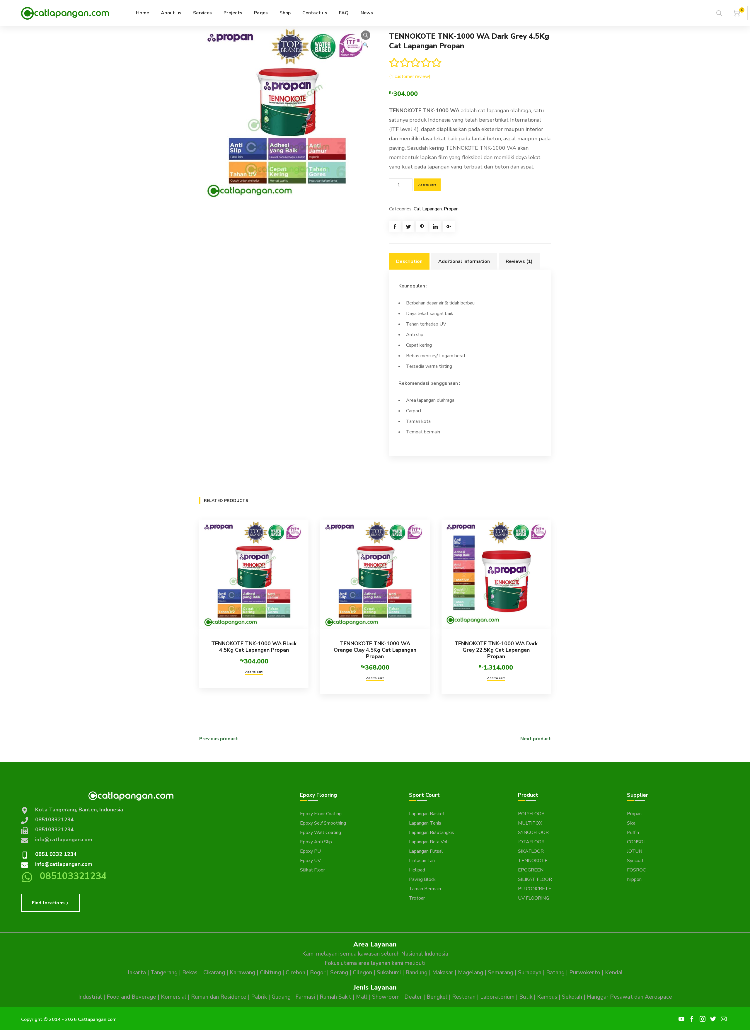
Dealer (413, 997)
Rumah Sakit (335, 997)
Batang (555, 972)
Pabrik (259, 997)
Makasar (442, 972)
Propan (451, 209)
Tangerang (164, 972)
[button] (365, 35)
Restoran (463, 997)
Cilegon (362, 972)
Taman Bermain (425, 889)
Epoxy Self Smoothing (323, 823)
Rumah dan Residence (218, 997)
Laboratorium (497, 997)
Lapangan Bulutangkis (431, 832)
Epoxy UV (310, 860)
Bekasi (190, 972)
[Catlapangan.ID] (65, 13)
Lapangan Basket (427, 814)
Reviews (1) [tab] (519, 261)
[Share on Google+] (449, 226)
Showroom (386, 997)
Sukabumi (389, 972)
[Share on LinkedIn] (435, 226)
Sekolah (572, 997)
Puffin (633, 832)
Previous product (218, 738)
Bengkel (437, 997)
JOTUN (634, 851)
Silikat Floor (312, 870)
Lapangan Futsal (426, 851)
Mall (361, 997)
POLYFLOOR (531, 814)
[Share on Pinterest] (422, 226)
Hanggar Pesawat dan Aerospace (629, 997)
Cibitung (270, 972)
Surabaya (529, 972)
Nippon (634, 879)
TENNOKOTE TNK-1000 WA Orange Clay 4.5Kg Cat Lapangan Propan (375, 650)
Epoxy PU (310, 851)
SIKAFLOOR (531, 851)
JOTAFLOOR (531, 842)
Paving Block (422, 879)
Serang (339, 972)
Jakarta (136, 972)
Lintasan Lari (422, 860)
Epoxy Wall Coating (320, 832)
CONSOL (636, 842)
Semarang (500, 972)
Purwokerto (584, 972)
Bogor (317, 972)
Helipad (417, 870)
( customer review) (409, 76)
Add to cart (427, 185)
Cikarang (214, 972)
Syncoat (635, 860)
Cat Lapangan (428, 209)
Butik (525, 997)
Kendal (614, 972)
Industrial (90, 997)
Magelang (470, 972)
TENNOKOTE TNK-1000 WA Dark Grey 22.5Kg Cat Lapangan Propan (496, 650)
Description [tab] (409, 261)
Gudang (281, 997)
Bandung (416, 972)
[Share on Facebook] (395, 226)
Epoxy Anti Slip (316, 842)
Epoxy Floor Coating (321, 814)
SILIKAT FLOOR (535, 879)
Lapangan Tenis (425, 823)
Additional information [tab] (464, 261)
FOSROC (636, 870)
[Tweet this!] (408, 226)
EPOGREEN (530, 870)
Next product (535, 738)
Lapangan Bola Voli (429, 842)
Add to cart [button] (254, 672)
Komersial (173, 997)
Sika (631, 823)
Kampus (547, 997)
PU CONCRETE (534, 889)
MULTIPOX (530, 823)
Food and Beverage (131, 997)
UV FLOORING (533, 898)
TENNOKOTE (533, 860)
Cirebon (295, 972)
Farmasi (305, 997)
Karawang (242, 972)
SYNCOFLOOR (533, 832)
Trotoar (417, 898)
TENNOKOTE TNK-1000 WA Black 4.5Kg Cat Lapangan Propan (253, 646)
